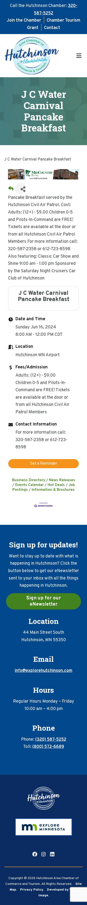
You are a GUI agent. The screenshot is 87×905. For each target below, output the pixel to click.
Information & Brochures (53, 489)
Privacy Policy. (32, 890)
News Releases (62, 480)
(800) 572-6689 (48, 747)
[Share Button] (20, 188)
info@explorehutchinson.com (43, 671)
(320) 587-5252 (50, 739)
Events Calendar (29, 485)
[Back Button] (11, 190)
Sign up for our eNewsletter (43, 601)
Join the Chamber (24, 20)
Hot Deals (56, 485)
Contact (52, 28)
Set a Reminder (43, 463)
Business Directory (28, 480)
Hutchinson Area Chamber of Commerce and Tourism (39, 55)
